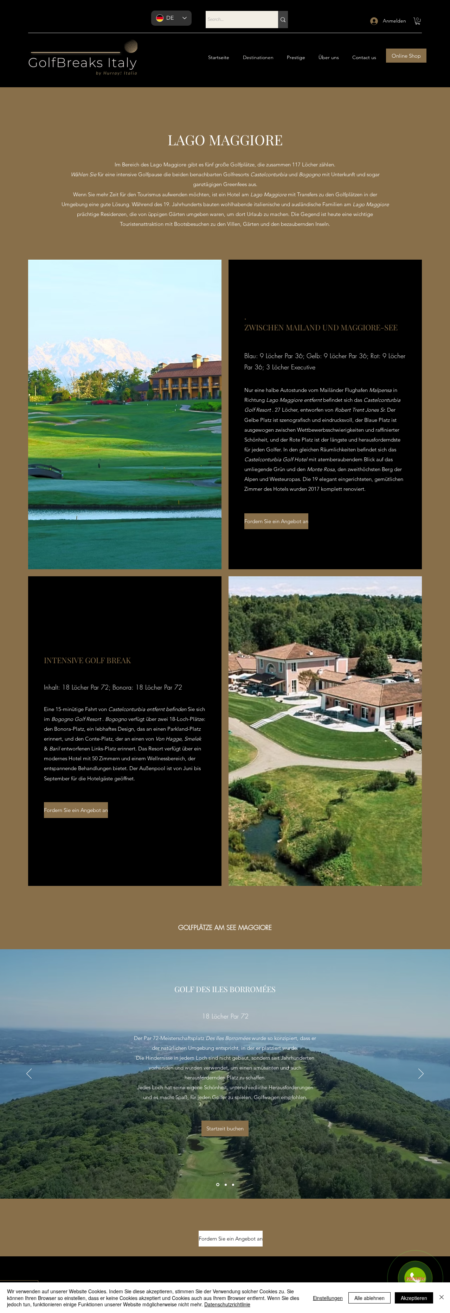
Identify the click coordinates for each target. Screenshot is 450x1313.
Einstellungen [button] (328, 1297)
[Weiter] (421, 1074)
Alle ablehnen (369, 1297)
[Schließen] (441, 1297)
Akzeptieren (414, 1297)
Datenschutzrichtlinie (227, 1304)
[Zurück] (29, 1074)
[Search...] (283, 19)
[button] (417, 21)
